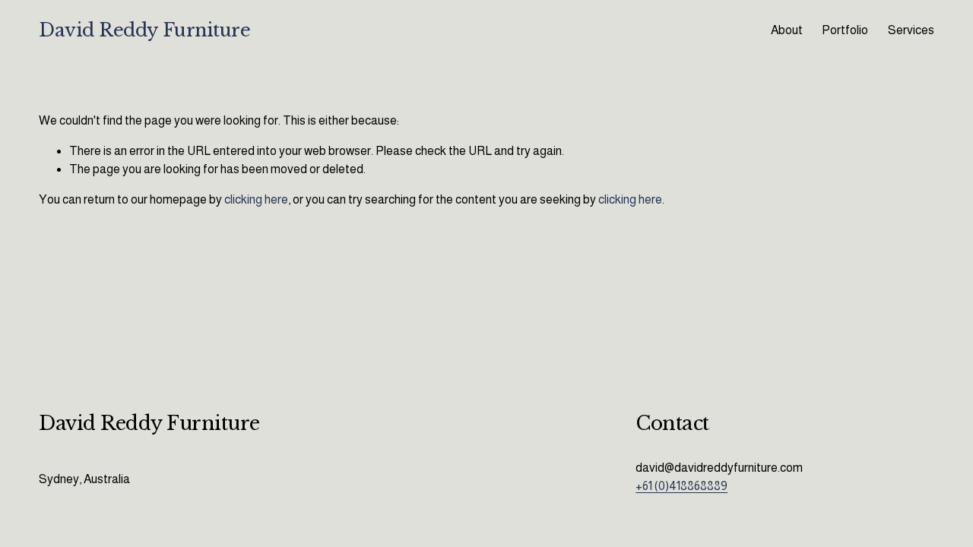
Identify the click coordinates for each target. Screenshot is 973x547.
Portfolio (845, 30)
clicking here (256, 199)
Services (911, 30)
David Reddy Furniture (144, 30)
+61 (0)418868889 (681, 485)
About (787, 30)
